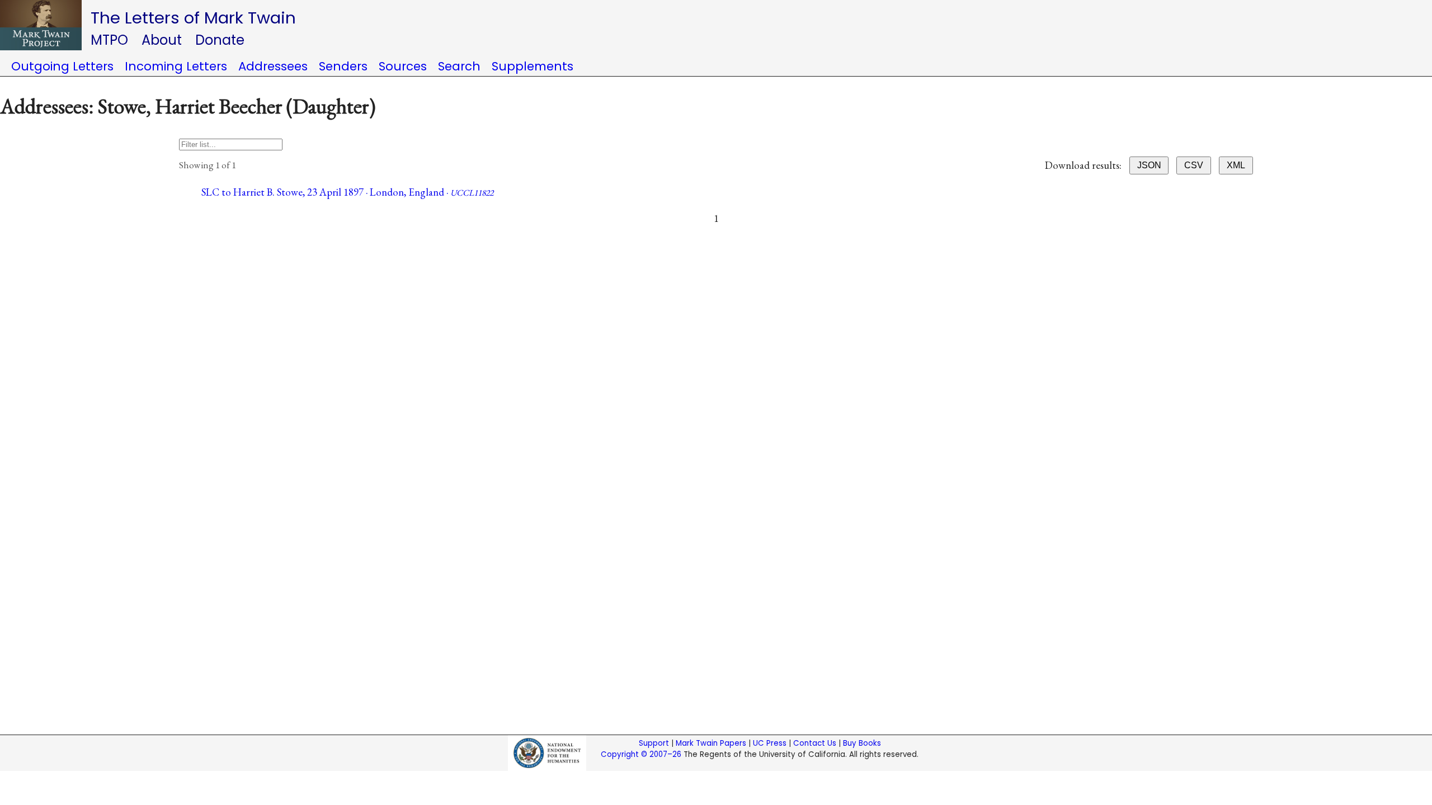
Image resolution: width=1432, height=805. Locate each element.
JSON (1149, 165)
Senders (343, 66)
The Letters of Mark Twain (193, 17)
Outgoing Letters (62, 66)
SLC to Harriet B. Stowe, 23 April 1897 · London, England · (347, 192)
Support (654, 743)
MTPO (109, 40)
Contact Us (814, 743)
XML (1236, 165)
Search (459, 66)
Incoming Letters (176, 66)
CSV (1193, 165)
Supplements (532, 66)
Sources (403, 66)
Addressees (273, 66)
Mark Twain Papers (711, 743)
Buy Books (862, 743)
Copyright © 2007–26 (641, 754)
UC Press (769, 743)
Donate (219, 40)
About (162, 40)
